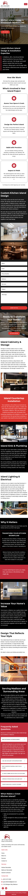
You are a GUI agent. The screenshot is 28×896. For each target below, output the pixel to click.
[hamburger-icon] (25, 4)
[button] (14, 739)
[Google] (6, 888)
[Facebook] (3, 888)
